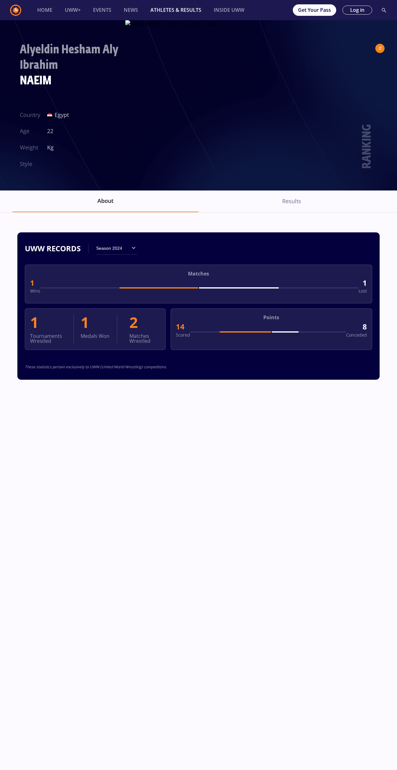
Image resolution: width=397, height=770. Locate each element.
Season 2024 (109, 248)
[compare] (380, 46)
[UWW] (19, 10)
